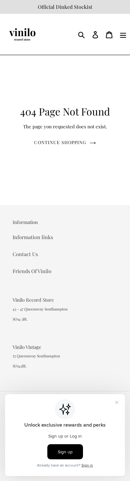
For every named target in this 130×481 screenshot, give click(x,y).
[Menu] (123, 34)
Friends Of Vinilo (32, 271)
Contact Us (25, 254)
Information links (33, 237)
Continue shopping (60, 142)
